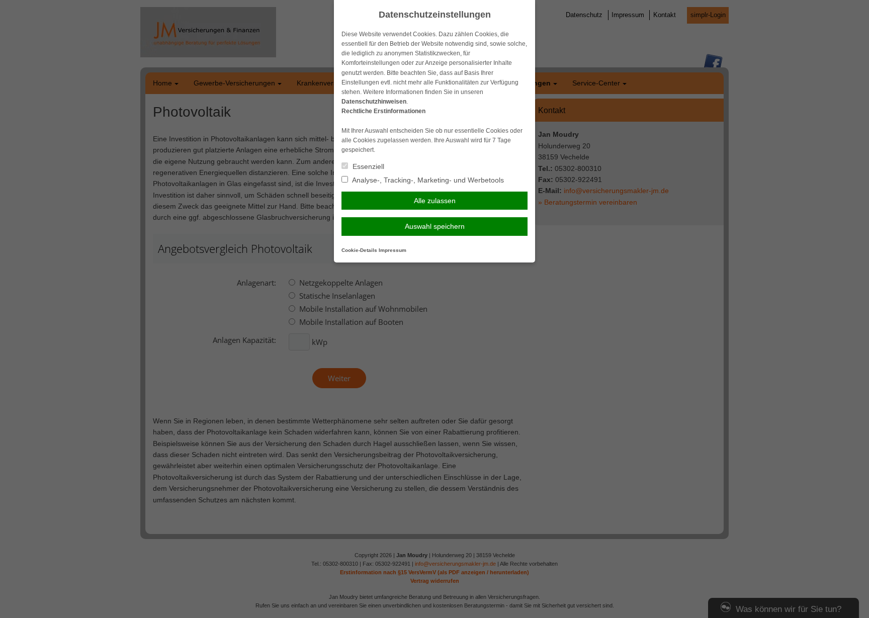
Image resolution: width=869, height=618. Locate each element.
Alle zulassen (435, 201)
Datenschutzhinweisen (373, 101)
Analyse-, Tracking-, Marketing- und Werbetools (427, 180)
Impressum (392, 250)
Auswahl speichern (435, 226)
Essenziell (367, 166)
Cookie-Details (359, 250)
